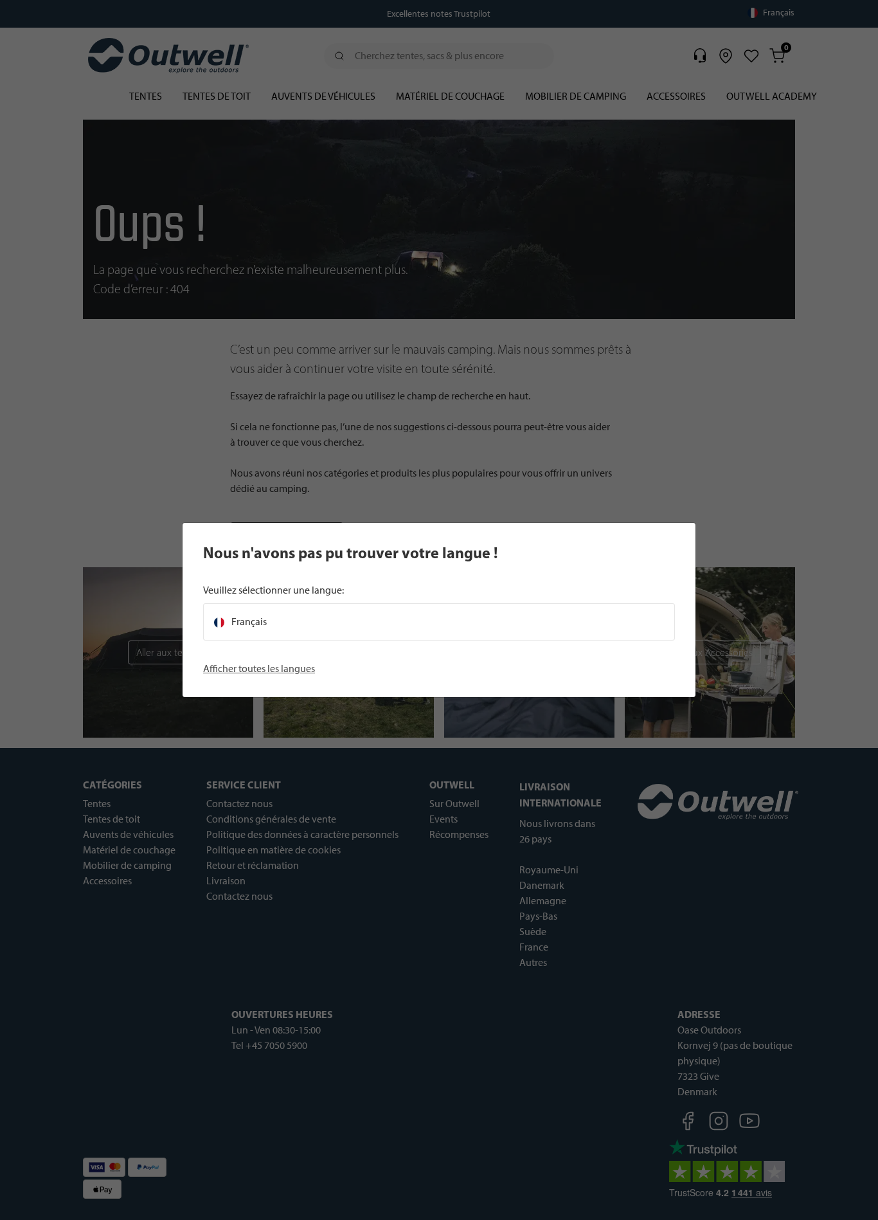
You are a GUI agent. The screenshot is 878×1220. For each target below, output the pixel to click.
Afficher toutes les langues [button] (259, 668)
